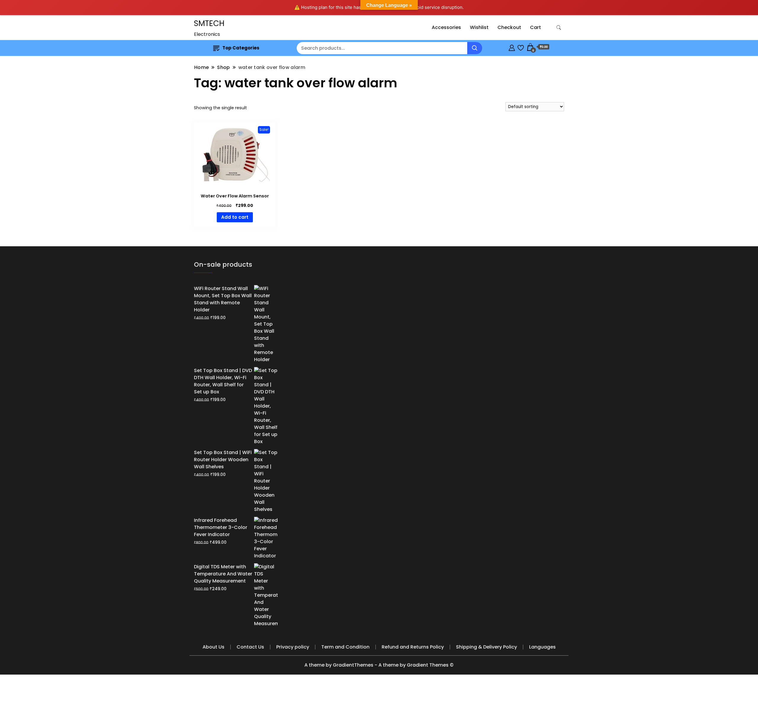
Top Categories (240, 48)
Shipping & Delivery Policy (486, 647)
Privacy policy (292, 647)
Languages (542, 647)
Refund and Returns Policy (413, 647)
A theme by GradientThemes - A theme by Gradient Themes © (379, 665)
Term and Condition (345, 647)
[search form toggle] (558, 27)
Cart (535, 27)
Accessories (446, 27)
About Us (213, 647)
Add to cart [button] (234, 217)
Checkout (509, 27)
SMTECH (209, 23)
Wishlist (479, 27)
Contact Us (250, 647)
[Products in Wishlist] (521, 47)
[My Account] (512, 47)
